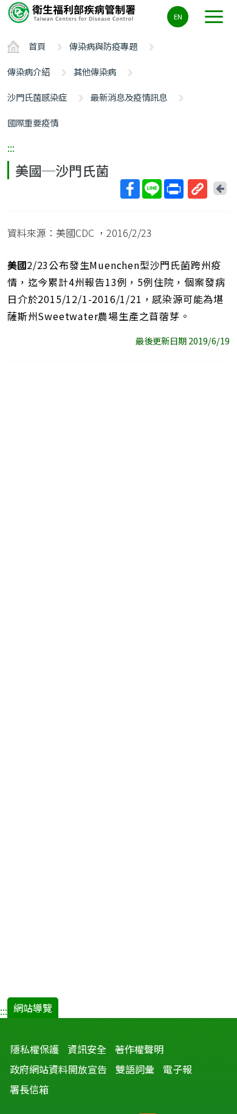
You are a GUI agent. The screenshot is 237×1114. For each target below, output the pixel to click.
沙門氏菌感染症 (37, 97)
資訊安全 (86, 1049)
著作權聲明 (139, 1049)
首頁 (37, 45)
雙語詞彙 (134, 1069)
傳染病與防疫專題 (103, 45)
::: (11, 147)
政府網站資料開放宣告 (58, 1069)
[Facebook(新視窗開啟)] (130, 189)
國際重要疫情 (32, 122)
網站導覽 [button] (32, 1007)
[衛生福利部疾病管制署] (73, 12)
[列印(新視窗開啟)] (174, 189)
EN (178, 16)
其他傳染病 (95, 71)
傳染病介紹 (28, 71)
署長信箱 (29, 1089)
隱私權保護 (34, 1049)
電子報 (177, 1069)
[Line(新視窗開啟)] (152, 189)
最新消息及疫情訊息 (129, 97)
